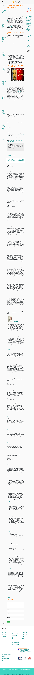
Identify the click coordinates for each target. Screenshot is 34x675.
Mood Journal (4, 662)
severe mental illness (19, 129)
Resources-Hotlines (5, 656)
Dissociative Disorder (15, 631)
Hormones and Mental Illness (3, 98)
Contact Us (9, 669)
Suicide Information (5, 658)
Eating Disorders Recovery (3, 83)
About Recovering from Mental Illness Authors (3, 137)
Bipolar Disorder (5, 640)
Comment (8, 601)
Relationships (24, 632)
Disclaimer (24, 669)
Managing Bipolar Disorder (3, 105)
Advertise (13, 669)
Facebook (22, 137)
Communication (4, 74)
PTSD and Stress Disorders (26, 630)
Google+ (19, 137)
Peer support (4, 123)
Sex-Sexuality (24, 640)
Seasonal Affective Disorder (3, 25)
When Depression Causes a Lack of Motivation (28, 23)
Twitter (9, 138)
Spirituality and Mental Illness (3, 47)
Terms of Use (17, 669)
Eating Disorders (15, 633)
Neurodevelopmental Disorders (15, 638)
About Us (6, 669)
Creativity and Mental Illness (3, 78)
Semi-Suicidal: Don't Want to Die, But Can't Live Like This (29, 17)
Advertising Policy (28, 669)
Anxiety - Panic (4, 638)
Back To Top (3, 623)
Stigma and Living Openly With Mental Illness (20, 160)
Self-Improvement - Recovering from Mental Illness (4, 38)
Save (8, 621)
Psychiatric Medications (6, 652)
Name (8, 609)
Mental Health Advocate (3, 117)
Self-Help (23, 636)
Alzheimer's (4, 636)
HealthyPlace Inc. (9, 674)
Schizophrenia (24, 634)
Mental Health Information (6, 654)
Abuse (3, 630)
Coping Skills (3, 75)
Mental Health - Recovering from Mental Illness (3, 113)
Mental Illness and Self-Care (4, 121)
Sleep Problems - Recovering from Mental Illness (3, 43)
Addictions (4, 634)
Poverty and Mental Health (3, 130)
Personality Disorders (15, 644)
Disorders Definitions (5, 649)
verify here (22, 652)
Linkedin (13, 138)
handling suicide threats (13, 140)
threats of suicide (12, 141)
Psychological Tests (5, 660)
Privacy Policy (21, 669)
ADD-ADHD (4, 632)
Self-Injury (24, 638)
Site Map (4, 669)
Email (8, 613)
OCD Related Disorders (16, 640)
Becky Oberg (14, 10)
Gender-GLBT (14, 635)
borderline (19, 91)
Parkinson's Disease (15, 642)
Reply (8, 183)
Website (8, 617)
